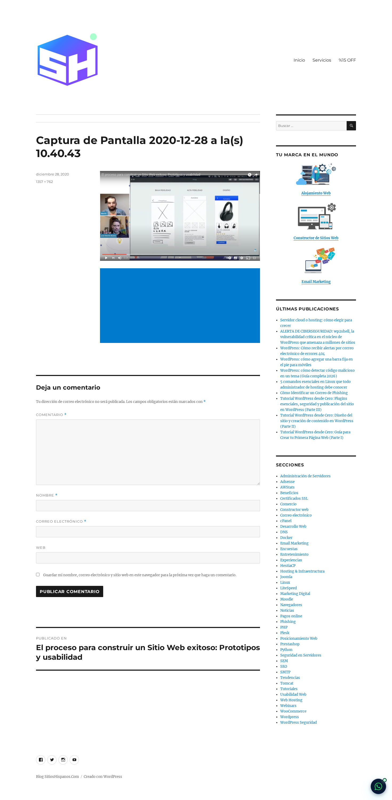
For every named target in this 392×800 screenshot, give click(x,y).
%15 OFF (347, 60)
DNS (284, 532)
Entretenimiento (294, 554)
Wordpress (289, 717)
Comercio (288, 504)
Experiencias (291, 560)
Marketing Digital (295, 593)
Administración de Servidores (305, 476)
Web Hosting (291, 700)
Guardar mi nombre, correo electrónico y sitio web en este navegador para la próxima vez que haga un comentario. (139, 575)
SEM (284, 661)
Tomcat (286, 683)
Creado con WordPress (103, 776)
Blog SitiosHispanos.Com (57, 776)
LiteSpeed (288, 588)
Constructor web (294, 509)
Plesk (284, 633)
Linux (285, 582)
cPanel (285, 521)
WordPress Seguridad (298, 722)
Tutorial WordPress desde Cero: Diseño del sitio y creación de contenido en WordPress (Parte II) (316, 421)
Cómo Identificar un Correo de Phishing (314, 393)
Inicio (299, 60)
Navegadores (291, 605)
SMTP (285, 672)
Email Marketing (294, 543)
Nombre (47, 495)
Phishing (288, 621)
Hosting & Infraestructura (302, 571)
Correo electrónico (61, 521)
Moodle (286, 599)
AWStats (287, 487)
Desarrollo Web (293, 526)
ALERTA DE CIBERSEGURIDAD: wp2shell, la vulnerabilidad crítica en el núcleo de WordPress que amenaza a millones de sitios (317, 337)
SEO (283, 666)
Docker (286, 537)
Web (41, 547)
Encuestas (289, 549)
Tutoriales (289, 689)
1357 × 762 (44, 181)
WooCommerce (293, 711)
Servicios (322, 60)
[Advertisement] (181, 306)
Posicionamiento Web (298, 638)
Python (286, 649)
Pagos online (291, 616)
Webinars (288, 705)
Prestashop (289, 644)
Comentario (51, 415)
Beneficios (289, 493)
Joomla (286, 577)
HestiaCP (287, 565)
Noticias (287, 610)
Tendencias (290, 677)
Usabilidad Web (293, 694)
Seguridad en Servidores (300, 655)
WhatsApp (378, 786)
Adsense (287, 481)
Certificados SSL (294, 498)
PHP (283, 627)
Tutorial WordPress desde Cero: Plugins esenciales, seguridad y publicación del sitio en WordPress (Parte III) (317, 404)
